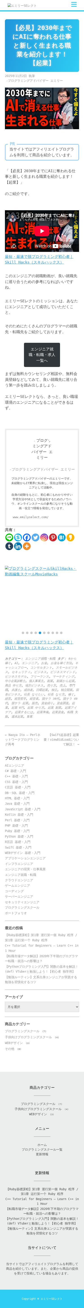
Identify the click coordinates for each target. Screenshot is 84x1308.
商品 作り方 (13, 685)
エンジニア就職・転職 (40, 658)
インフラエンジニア (19, 864)
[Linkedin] (18, 546)
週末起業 (17, 716)
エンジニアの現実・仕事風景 (25, 869)
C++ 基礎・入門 (16, 776)
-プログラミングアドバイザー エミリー (34, 80)
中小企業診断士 (15, 681)
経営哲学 (20, 698)
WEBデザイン (14, 1043)
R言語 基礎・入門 (17, 842)
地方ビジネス (34, 685)
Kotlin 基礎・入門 (19, 814)
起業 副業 (54, 707)
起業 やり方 (35, 707)
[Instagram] (44, 537)
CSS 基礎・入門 (16, 782)
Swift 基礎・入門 (18, 847)
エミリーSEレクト (51, 1298)
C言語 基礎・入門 (17, 787)
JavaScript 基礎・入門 (22, 809)
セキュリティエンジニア (22, 902)
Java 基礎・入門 (17, 803)
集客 (29, 716)
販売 (35, 703)
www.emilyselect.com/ (31, 517)
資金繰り (47, 703)
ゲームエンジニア (17, 885)
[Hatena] (62, 537)
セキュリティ (21, 672)
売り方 (51, 685)
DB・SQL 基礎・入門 (19, 793)
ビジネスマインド (62, 672)
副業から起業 (65, 681)
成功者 (28, 690)
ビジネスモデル (16, 676)
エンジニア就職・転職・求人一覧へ (42, 355)
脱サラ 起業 (19, 703)
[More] (27, 546)
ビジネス (40, 672)
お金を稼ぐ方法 (61, 663)
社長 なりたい (34, 694)
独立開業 (66, 690)
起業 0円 (17, 707)
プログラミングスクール (22, 907)
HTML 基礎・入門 (17, 798)
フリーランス (39, 676)
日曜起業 (42, 690)
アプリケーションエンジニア (25, 858)
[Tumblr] (9, 546)
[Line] (9, 537)
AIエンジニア (14, 765)
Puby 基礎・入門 (17, 831)
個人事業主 (36, 681)
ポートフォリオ (16, 913)
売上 (62, 685)
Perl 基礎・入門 (17, 820)
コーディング (14, 891)
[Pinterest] (53, 537)
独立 (54, 690)
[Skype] (18, 537)
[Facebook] (27, 537)
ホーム (42, 1145)
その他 (9, 1049)
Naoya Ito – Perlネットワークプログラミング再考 (22, 739)
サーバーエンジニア (19, 896)
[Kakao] (70, 537)
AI (16, 663)
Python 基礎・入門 (19, 836)
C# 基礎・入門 (15, 771)
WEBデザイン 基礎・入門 (22, 853)
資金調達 (62, 703)
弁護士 (15, 690)
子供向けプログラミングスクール (28, 1037)
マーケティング (63, 676)
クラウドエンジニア (19, 880)
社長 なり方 (56, 694)
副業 (50, 681)
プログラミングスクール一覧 (42, 1149)
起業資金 (58, 712)
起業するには (24, 712)
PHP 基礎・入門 (16, 825)
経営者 (34, 698)
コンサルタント (41, 667)
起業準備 (42, 712)
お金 (44, 663)
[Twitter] (35, 537)
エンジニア (29, 663)
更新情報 (42, 1154)
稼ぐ (71, 694)
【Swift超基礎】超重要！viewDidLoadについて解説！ (61, 739)
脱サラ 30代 (50, 698)
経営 (8, 698)
